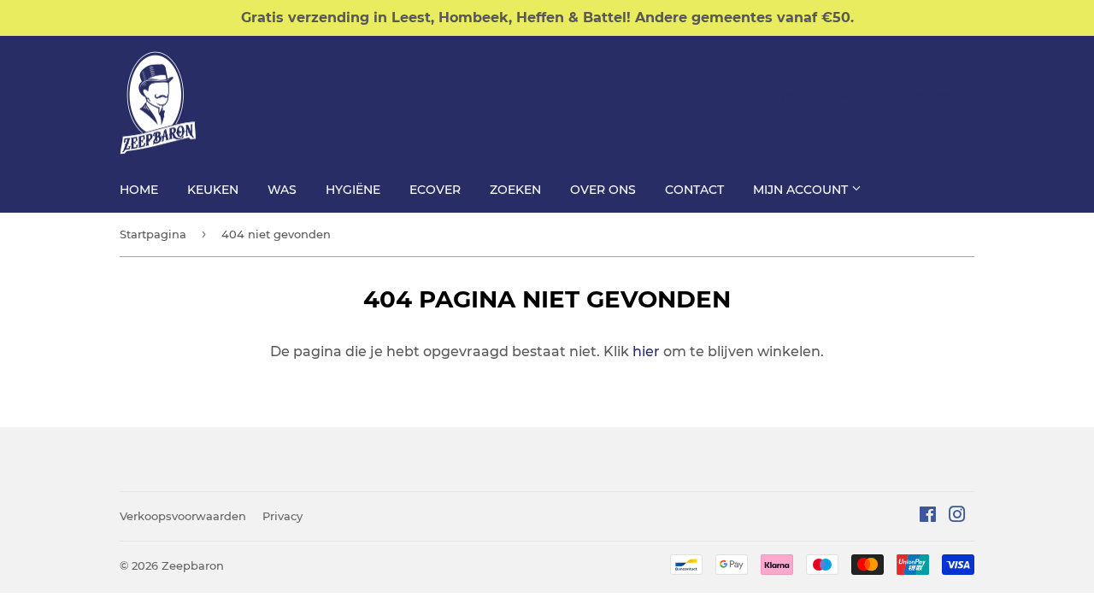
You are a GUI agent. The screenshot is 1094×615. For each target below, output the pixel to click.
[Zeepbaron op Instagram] (957, 516)
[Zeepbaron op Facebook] (928, 516)
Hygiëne (353, 189)
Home (139, 189)
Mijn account (802, 189)
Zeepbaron (193, 565)
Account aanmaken (915, 95)
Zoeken (515, 189)
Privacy (282, 516)
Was (282, 189)
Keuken (212, 189)
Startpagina (153, 234)
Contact (694, 189)
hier (646, 351)
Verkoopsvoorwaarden (183, 516)
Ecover (435, 189)
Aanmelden (795, 95)
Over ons (603, 189)
